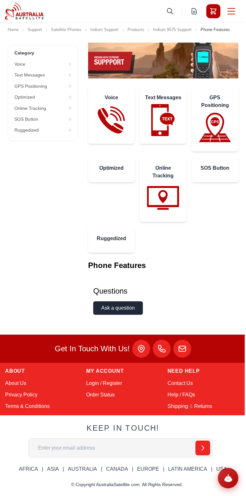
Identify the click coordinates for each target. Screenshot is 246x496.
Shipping (178, 406)
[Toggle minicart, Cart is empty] (213, 11)
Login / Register (104, 383)
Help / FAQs (181, 394)
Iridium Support (104, 29)
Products (135, 29)
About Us (15, 383)
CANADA (117, 469)
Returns (203, 406)
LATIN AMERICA (187, 469)
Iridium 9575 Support (172, 29)
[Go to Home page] (24, 11)
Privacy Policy (21, 394)
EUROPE (148, 469)
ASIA (53, 469)
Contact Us (180, 383)
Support (35, 29)
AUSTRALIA (82, 469)
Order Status (100, 394)
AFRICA (28, 469)
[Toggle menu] (231, 11)
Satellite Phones (66, 29)
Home (13, 29)
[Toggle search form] (170, 11)
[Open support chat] (228, 478)
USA (221, 469)
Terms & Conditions (27, 406)
